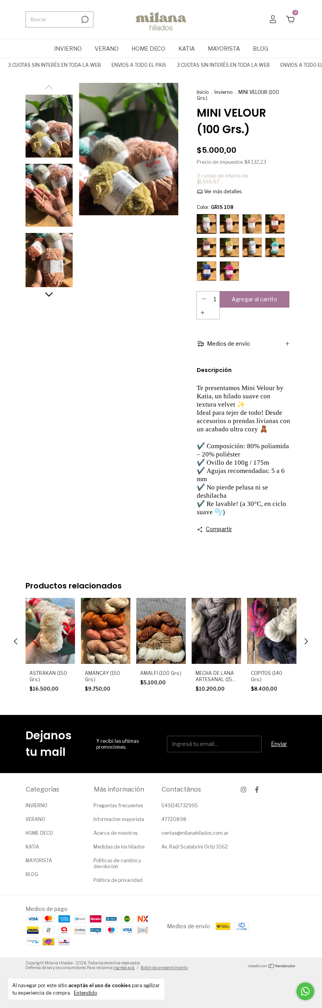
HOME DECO (148, 48)
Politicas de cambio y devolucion (117, 863)
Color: (215, 207)
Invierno (223, 92)
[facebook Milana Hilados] (257, 789)
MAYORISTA (224, 48)
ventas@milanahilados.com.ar (195, 833)
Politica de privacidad (118, 880)
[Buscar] (84, 19)
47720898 (174, 819)
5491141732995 (179, 805)
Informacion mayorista (118, 819)
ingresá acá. (124, 967)
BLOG (260, 48)
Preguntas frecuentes (118, 805)
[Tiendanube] (271, 966)
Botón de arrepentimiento (164, 967)
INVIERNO (68, 48)
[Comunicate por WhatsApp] (305, 991)
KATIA (186, 48)
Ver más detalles (222, 191)
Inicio (203, 92)
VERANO (107, 48)
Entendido (85, 993)
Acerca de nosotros (115, 833)
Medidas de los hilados (119, 847)
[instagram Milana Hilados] (243, 789)
